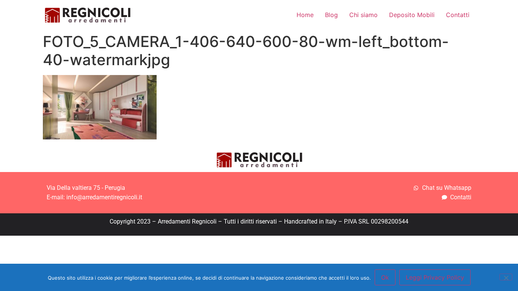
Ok (385, 277)
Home (305, 15)
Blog (331, 15)
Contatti (457, 15)
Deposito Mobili (412, 15)
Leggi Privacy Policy (435, 277)
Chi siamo (363, 15)
